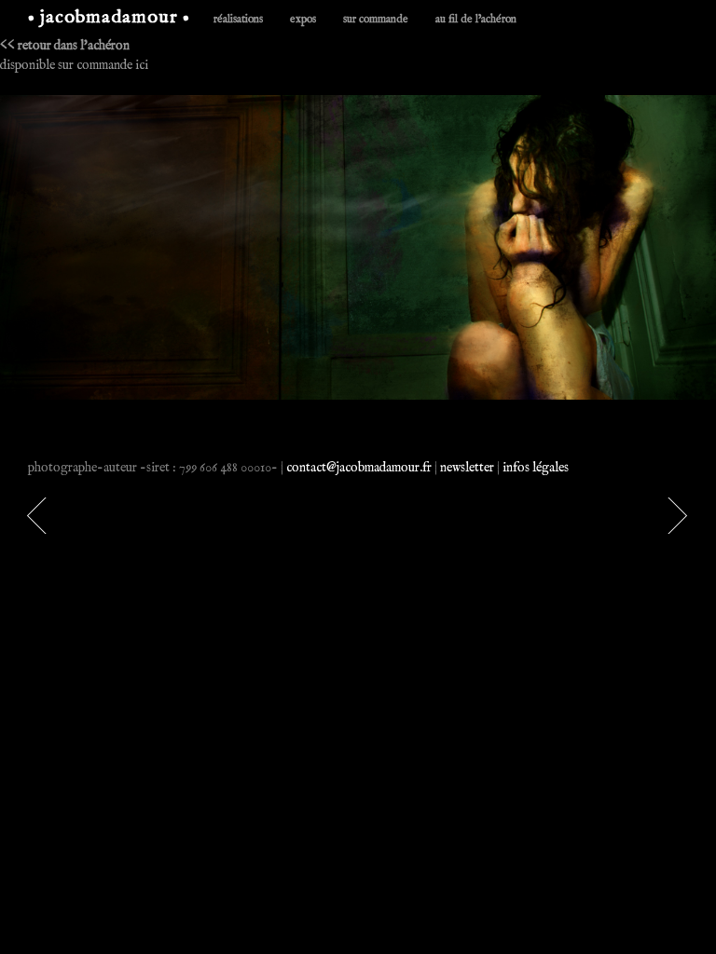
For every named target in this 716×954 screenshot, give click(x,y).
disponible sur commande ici (74, 65)
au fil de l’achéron (475, 19)
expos (303, 19)
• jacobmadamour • (109, 17)
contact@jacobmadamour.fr (359, 467)
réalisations (238, 19)
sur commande (375, 19)
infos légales (536, 467)
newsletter (467, 467)
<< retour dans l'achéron (65, 45)
